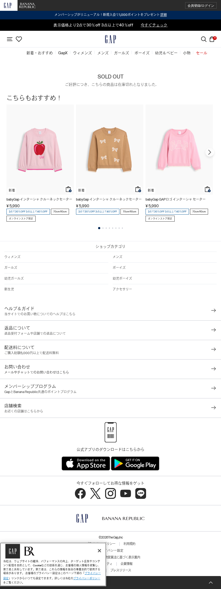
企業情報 (126, 564)
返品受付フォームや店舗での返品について (35, 334)
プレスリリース (120, 570)
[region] (53, 564)
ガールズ (10, 268)
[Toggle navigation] (9, 39)
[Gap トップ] (110, 39)
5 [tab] (112, 228)
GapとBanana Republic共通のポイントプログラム (40, 392)
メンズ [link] (103, 53)
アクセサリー (122, 289)
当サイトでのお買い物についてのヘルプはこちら (39, 314)
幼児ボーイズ (122, 278)
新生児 (9, 289)
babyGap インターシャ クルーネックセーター (39, 199)
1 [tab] (99, 228)
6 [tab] (115, 228)
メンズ (117, 257)
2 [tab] (102, 228)
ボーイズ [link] (142, 53)
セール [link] (201, 53)
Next (209, 152)
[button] (200, 5)
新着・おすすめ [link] (39, 53)
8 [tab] (122, 228)
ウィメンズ (12, 257)
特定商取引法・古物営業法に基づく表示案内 (110, 557)
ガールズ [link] (121, 53)
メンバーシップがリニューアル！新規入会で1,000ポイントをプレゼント (110, 15)
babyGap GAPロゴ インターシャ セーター (176, 199)
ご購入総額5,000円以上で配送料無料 (31, 353)
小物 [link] (187, 53)
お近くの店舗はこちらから (23, 411)
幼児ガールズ (14, 278)
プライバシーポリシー (86, 578)
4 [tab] (109, 228)
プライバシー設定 (110, 551)
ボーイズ (119, 268)
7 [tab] (119, 228)
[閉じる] (99, 551)
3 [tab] (106, 228)
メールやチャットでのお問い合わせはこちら (36, 372)
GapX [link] (63, 53)
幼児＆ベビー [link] (166, 53)
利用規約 (129, 544)
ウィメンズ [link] (82, 53)
